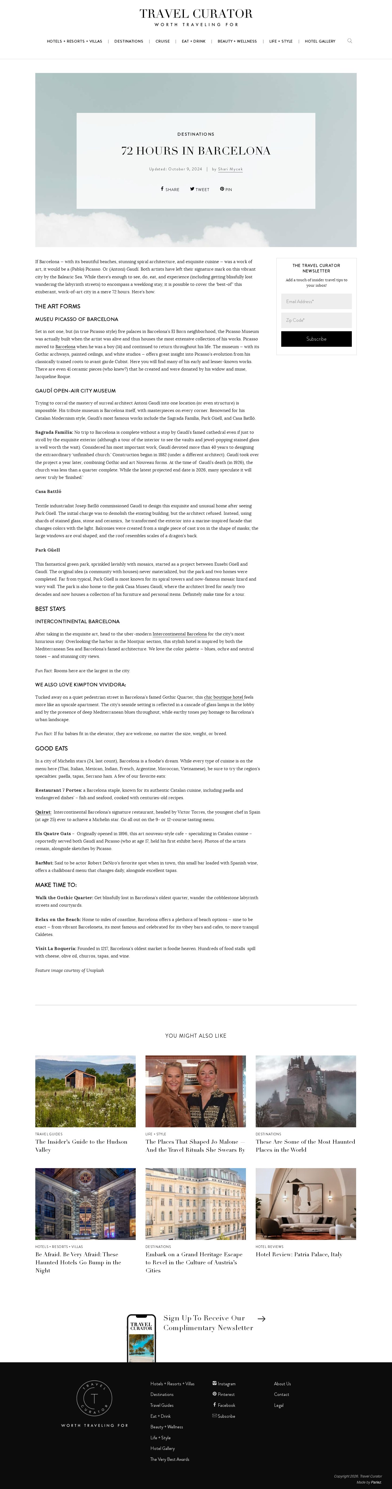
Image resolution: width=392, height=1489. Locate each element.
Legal (279, 1405)
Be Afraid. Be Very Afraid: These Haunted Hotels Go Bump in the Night (78, 1263)
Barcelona (65, 346)
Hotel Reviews (270, 1247)
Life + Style (155, 1134)
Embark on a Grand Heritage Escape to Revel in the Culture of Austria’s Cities (193, 1263)
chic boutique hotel (224, 697)
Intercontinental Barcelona (180, 634)
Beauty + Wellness (166, 1427)
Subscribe (226, 1416)
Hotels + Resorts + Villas (59, 1247)
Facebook (226, 1405)
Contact (281, 1394)
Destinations (196, 134)
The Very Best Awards (169, 1459)
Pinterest (226, 1394)
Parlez (376, 1482)
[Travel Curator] (196, 19)
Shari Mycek (230, 169)
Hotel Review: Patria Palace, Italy (299, 1255)
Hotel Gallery (162, 1448)
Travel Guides (49, 1134)
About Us (282, 1384)
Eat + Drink (160, 1416)
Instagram (226, 1384)
